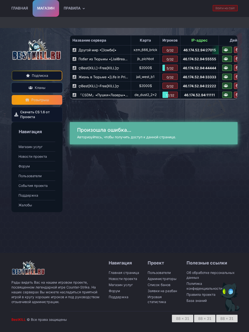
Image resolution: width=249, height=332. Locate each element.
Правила (72, 8)
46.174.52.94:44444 (199, 68)
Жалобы (25, 205)
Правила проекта (201, 294)
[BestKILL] (36, 49)
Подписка (40, 75)
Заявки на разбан (162, 291)
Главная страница (124, 273)
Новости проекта (32, 156)
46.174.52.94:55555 (199, 59)
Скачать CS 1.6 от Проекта (35, 114)
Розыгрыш (40, 100)
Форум (24, 166)
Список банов (159, 285)
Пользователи (30, 176)
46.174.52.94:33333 (199, 77)
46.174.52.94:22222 (199, 86)
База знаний (197, 300)
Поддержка (28, 195)
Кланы (40, 88)
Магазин (45, 8)
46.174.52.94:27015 (199, 50)
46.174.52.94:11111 (199, 95)
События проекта (33, 185)
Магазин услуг (30, 147)
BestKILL (18, 319)
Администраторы (162, 279)
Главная (19, 8)
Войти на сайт (225, 8)
